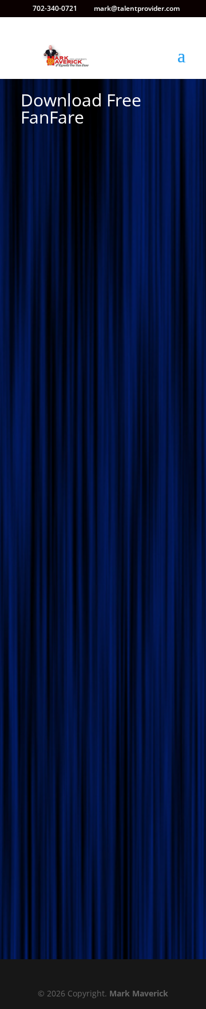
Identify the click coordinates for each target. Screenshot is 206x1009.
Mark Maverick (138, 993)
